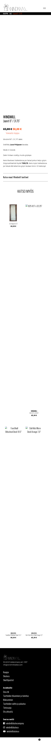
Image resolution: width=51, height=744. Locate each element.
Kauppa (5, 14)
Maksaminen (8, 699)
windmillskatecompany (15, 723)
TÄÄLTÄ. (25, 163)
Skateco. (6, 676)
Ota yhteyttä (8, 711)
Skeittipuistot (8, 680)
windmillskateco (12, 727)
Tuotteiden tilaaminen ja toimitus (16, 695)
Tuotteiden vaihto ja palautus (14, 703)
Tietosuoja (7, 707)
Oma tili (13, 740)
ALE (11, 14)
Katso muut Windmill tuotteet (15, 177)
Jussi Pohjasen (16, 145)
